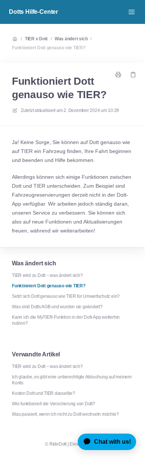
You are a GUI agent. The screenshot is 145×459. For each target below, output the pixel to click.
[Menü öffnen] (132, 12)
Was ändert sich (71, 38)
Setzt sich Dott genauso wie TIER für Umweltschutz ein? (66, 296)
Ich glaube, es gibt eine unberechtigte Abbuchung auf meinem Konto (72, 379)
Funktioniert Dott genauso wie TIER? (49, 47)
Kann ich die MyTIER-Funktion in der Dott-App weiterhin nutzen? (66, 320)
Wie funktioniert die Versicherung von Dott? (53, 403)
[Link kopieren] (133, 75)
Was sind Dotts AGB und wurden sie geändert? (57, 306)
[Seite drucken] (118, 75)
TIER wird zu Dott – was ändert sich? (47, 275)
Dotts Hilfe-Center (33, 12)
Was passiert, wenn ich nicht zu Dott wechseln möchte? (65, 414)
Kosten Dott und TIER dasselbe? (43, 393)
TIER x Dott (36, 38)
